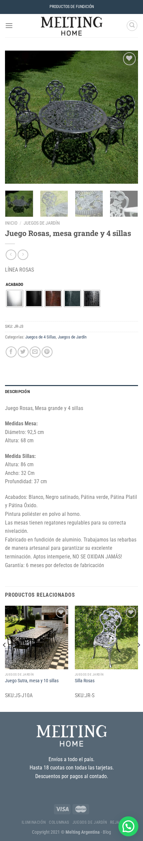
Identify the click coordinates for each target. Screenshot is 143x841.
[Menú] (9, 25)
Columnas (59, 822)
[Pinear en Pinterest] (47, 351)
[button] (128, 826)
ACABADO (14, 284)
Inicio (11, 223)
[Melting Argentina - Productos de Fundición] (71, 25)
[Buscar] (132, 25)
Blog (107, 832)
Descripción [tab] (17, 391)
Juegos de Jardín (42, 223)
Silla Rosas (84, 680)
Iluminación (34, 822)
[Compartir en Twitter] (23, 351)
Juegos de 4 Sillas (40, 336)
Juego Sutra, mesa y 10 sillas (32, 680)
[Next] (127, 117)
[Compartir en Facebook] (11, 351)
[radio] (14, 298)
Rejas (115, 822)
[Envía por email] (35, 351)
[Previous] (16, 117)
